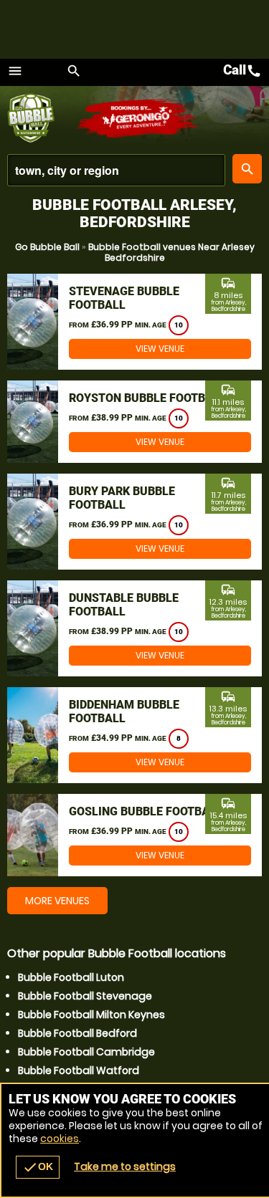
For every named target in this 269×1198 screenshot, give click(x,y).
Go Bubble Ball (47, 247)
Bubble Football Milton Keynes (91, 1014)
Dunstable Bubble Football (124, 604)
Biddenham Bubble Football (124, 711)
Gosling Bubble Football (145, 811)
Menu (15, 71)
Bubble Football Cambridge (86, 1052)
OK (37, 1167)
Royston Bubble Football (147, 398)
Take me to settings (125, 1166)
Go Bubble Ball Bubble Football (41, 118)
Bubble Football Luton (71, 977)
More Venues (57, 900)
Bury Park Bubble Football (122, 498)
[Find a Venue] (116, 170)
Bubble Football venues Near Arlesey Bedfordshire (171, 252)
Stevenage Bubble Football (124, 298)
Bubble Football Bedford (77, 1033)
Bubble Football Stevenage (85, 996)
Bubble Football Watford (78, 1070)
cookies (59, 1138)
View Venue (160, 348)
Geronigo (138, 118)
